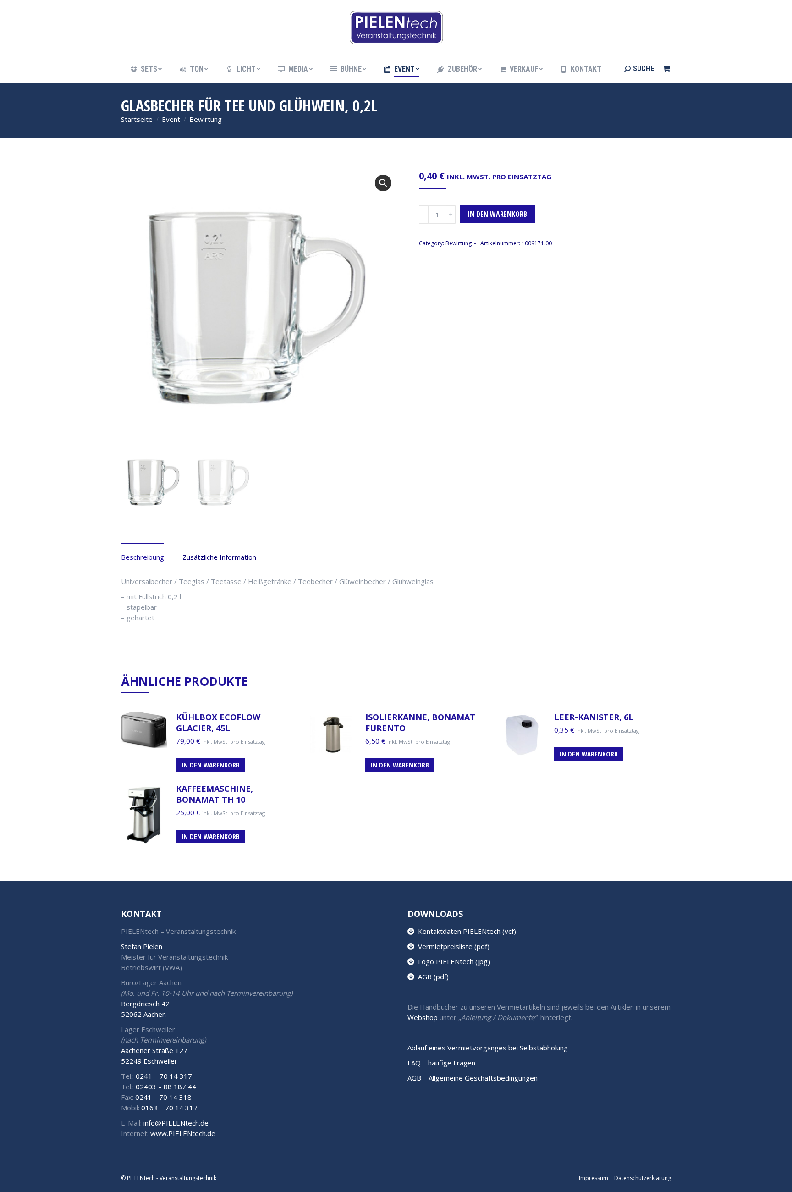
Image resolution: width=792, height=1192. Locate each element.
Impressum (593, 1178)
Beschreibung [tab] (142, 557)
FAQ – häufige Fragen (441, 1062)
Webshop (422, 1017)
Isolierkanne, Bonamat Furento (420, 723)
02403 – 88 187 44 (166, 1086)
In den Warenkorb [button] (211, 764)
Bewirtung (459, 243)
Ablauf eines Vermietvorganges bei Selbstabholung (487, 1047)
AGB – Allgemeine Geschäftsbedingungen (472, 1077)
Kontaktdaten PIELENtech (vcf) (465, 931)
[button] (383, 183)
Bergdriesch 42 (145, 1003)
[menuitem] (145, 69)
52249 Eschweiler (149, 1060)
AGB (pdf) (431, 976)
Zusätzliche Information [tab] (219, 557)
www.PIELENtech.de (182, 1133)
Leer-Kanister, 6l (593, 717)
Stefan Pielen (141, 946)
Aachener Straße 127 (154, 1050)
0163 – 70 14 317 (169, 1107)
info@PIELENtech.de (176, 1122)
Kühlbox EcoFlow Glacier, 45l (218, 723)
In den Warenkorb (497, 214)
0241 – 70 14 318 (163, 1097)
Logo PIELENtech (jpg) (452, 961)
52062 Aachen (143, 1014)
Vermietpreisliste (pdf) (452, 946)
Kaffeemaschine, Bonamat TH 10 (214, 794)
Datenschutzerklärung (642, 1178)
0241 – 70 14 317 (164, 1076)
